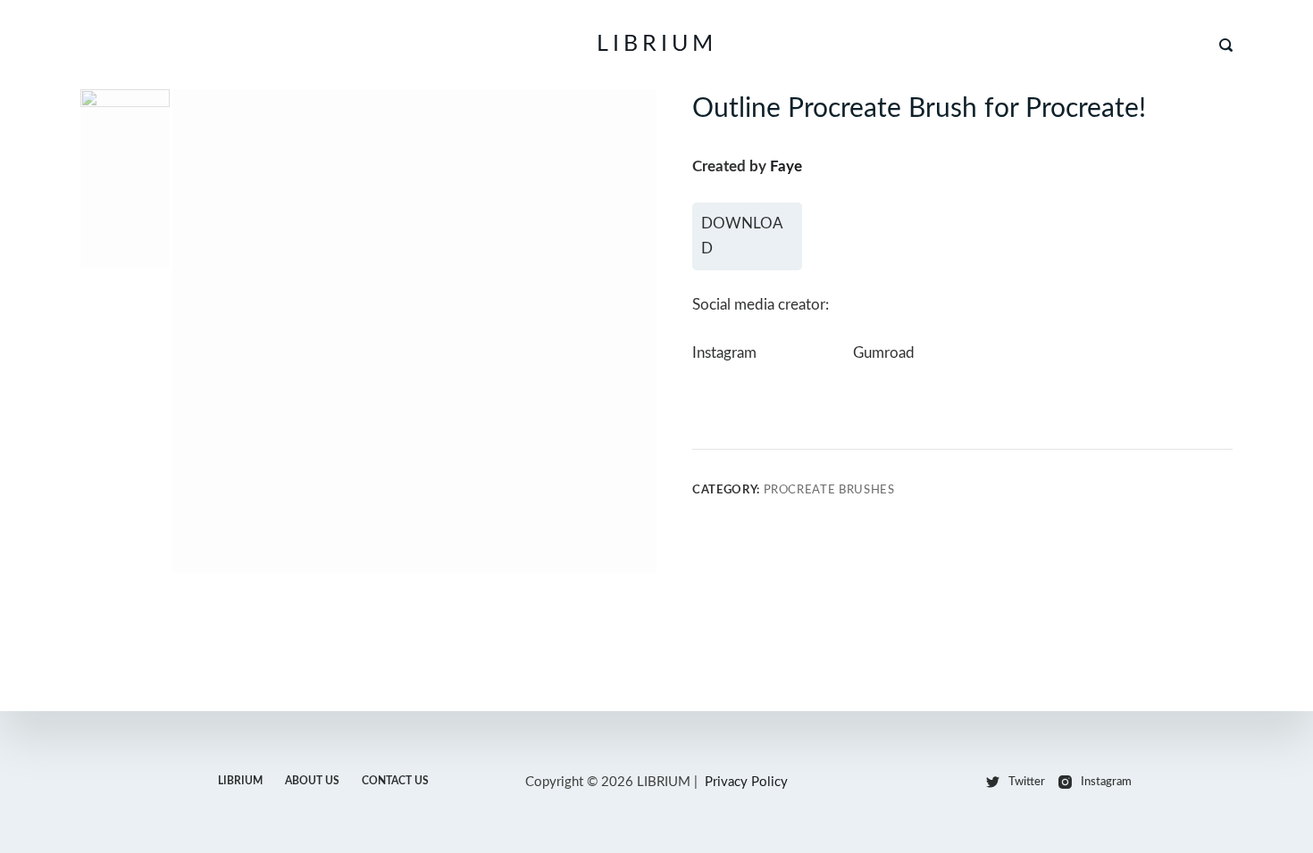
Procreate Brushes (829, 490)
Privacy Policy (746, 782)
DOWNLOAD (742, 236)
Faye (786, 166)
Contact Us (395, 780)
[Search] (1226, 45)
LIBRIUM (657, 44)
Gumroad (884, 352)
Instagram (724, 352)
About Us (312, 780)
